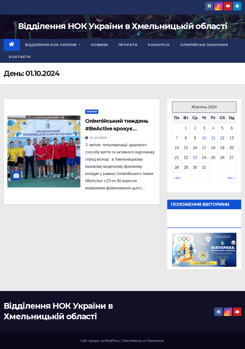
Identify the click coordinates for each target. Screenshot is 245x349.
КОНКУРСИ (158, 45)
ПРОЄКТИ (128, 45)
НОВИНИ (99, 45)
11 (213, 138)
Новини (92, 111)
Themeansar (155, 341)
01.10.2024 (98, 138)
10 (204, 138)
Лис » (231, 178)
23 (195, 158)
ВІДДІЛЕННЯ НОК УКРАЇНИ (51, 45)
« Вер (177, 178)
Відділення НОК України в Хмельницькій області (122, 26)
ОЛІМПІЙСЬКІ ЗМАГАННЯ (204, 45)
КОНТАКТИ (19, 57)
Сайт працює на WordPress (101, 341)
